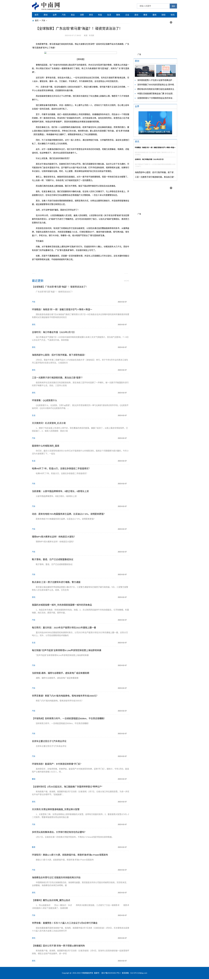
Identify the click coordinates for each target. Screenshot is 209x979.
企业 (127, 15)
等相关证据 (73, 265)
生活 (109, 15)
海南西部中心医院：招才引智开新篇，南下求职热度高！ (159, 172)
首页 (36, 15)
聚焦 (118, 15)
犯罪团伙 (83, 265)
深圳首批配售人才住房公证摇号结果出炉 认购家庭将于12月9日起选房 (167, 80)
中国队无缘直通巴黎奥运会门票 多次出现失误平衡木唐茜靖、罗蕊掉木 (167, 94)
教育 (145, 15)
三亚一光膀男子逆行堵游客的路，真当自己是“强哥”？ (158, 177)
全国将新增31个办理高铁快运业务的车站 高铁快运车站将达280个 (165, 98)
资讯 (91, 15)
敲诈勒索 (92, 265)
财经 (163, 15)
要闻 (154, 15)
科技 (100, 15)
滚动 (136, 15)
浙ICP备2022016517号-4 (110, 973)
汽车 (64, 15)
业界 (55, 15)
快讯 (173, 15)
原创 (46, 15)
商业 (73, 15)
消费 (82, 15)
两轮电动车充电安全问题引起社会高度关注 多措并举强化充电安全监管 (167, 89)
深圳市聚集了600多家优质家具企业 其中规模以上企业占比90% (164, 85)
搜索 (173, 6)
